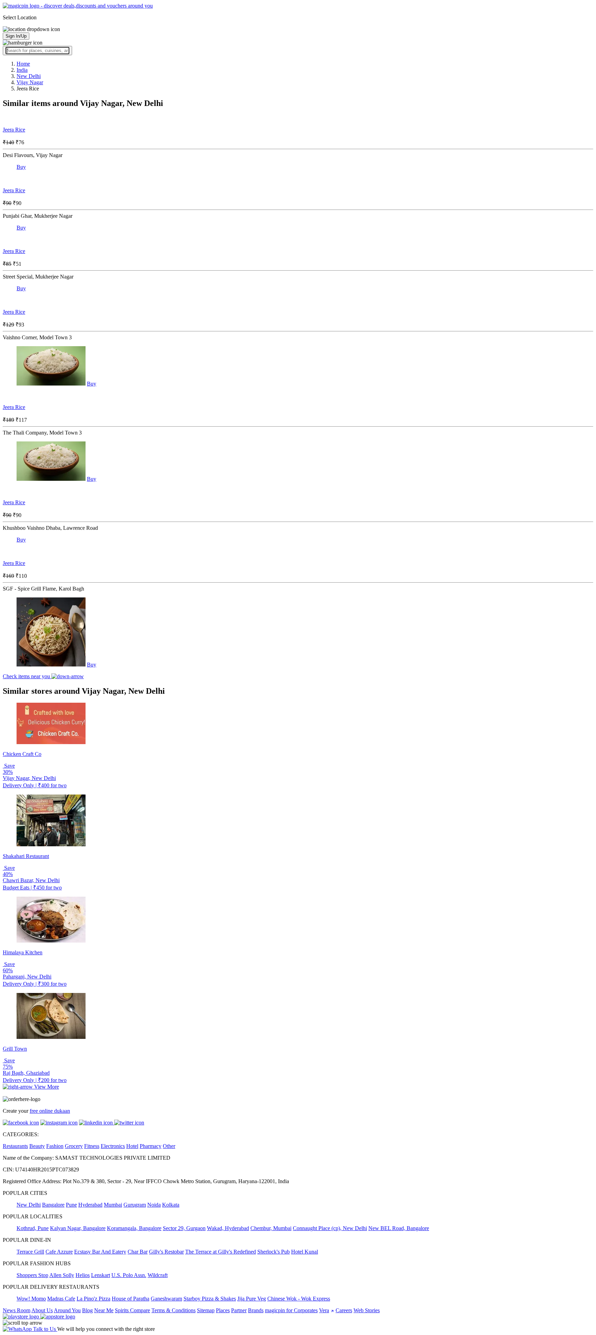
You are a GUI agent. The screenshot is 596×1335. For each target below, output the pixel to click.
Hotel (132, 1146)
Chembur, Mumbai (270, 1228)
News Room (16, 1310)
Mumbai (113, 1205)
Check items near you (27, 676)
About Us (42, 1310)
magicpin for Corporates (291, 1310)
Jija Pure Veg (251, 1299)
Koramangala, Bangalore (134, 1228)
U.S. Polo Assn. (128, 1275)
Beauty (37, 1146)
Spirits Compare (132, 1310)
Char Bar (138, 1252)
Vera (324, 1310)
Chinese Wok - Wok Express (298, 1299)
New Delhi (29, 1205)
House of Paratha (130, 1299)
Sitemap (206, 1310)
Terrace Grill (30, 1252)
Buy (21, 167)
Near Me (103, 1310)
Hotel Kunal (304, 1252)
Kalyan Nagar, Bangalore (78, 1228)
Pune (71, 1205)
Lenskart (100, 1275)
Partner (239, 1310)
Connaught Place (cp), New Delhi (330, 1228)
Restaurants (15, 1146)
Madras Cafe (61, 1299)
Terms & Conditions (173, 1310)
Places (223, 1310)
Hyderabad (90, 1205)
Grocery (74, 1146)
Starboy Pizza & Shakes (209, 1299)
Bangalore (53, 1205)
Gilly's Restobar (166, 1252)
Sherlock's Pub (273, 1252)
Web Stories (367, 1310)
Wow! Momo (31, 1299)
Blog (87, 1310)
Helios (83, 1275)
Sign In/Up (16, 36)
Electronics (113, 1146)
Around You (67, 1310)
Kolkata (170, 1205)
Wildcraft (158, 1275)
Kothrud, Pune (33, 1228)
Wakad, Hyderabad (228, 1228)
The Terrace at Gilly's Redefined (220, 1252)
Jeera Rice (14, 130)
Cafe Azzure (59, 1252)
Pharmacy (150, 1146)
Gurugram (134, 1205)
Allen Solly (61, 1275)
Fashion (54, 1146)
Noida (154, 1205)
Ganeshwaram (166, 1299)
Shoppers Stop (32, 1275)
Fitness (91, 1146)
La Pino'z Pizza (93, 1299)
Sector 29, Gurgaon (184, 1228)
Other (169, 1146)
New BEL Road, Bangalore (398, 1228)
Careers (344, 1310)
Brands (256, 1310)
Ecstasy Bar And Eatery (100, 1252)
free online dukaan (50, 1111)
